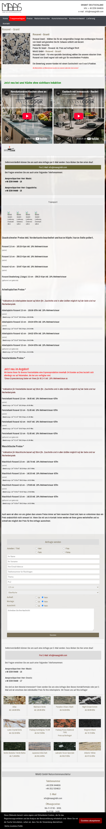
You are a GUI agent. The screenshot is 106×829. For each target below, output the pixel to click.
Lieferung (91, 18)
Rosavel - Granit (41, 34)
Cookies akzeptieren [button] (90, 820)
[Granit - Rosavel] (16, 63)
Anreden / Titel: (13, 548)
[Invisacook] (9, 152)
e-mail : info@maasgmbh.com (90, 11)
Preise (30, 18)
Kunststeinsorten (59, 18)
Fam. (40, 552)
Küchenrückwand (77, 18)
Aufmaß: (10, 597)
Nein (46, 597)
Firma (67, 552)
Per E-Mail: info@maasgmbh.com (53, 167)
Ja (39, 597)
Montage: (10, 601)
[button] (13, 826)
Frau (67, 548)
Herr (40, 548)
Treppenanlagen (17, 18)
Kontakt (6, 23)
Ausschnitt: (11, 605)
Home (5, 18)
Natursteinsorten (42, 18)
